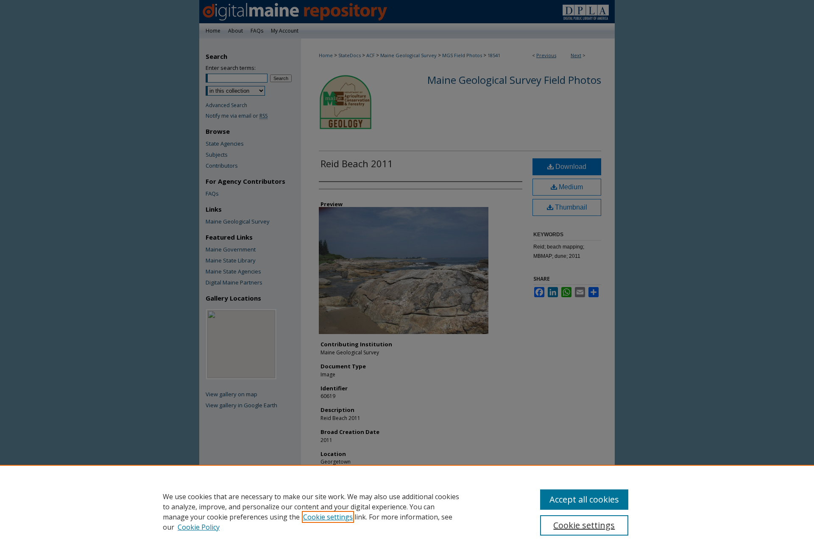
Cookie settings (328, 517)
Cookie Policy (199, 527)
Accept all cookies (584, 499)
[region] (407, 511)
